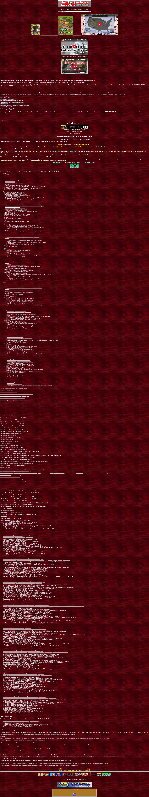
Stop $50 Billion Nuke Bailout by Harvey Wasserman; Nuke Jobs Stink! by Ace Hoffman (23, 278)
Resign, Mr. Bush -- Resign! (12, 377)
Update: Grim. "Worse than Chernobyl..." (12, 207)
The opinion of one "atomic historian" (14, 308)
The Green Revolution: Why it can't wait (14, 341)
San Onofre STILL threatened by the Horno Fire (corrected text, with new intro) (22, 346)
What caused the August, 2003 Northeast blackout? (11, 512)
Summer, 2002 (29, 523)
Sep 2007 (7, 354)
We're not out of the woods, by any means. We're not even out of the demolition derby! (21, 211)
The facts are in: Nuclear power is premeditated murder (15, 208)
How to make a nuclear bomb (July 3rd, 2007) (8, 419)
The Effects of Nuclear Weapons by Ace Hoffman (16, 378)
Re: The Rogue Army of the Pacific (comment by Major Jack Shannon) (20, 357)
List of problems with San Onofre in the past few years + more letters (13, 463)
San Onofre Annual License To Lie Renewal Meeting (11, 479)
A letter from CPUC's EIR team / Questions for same (16, 459)
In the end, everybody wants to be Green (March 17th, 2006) (11, 447)
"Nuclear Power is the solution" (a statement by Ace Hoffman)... (19, 234)
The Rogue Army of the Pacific (13, 359)
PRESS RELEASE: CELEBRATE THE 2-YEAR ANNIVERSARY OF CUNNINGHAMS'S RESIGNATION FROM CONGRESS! (32, 340)
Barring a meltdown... (11, 287)
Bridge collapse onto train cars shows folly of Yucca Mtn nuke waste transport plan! (22, 379)
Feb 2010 (7, 241)
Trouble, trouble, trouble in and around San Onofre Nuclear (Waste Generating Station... (23, 266)
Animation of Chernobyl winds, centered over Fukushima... (16, 210)
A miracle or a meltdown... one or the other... (15, 239)
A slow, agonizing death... (10, 187)
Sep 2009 (7, 263)
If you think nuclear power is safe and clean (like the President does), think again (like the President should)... (27, 242)
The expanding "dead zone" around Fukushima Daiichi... (15, 193)
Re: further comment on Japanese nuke (14, 384)
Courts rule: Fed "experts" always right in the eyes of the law (18, 250)
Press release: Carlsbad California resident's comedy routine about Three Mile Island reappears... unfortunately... (25, 186)
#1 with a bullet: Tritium (11, 275)
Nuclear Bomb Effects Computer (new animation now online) (18, 368)
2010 (4, 223)
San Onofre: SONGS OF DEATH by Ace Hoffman (17, 331)
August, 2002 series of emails (44, 525)
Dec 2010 (7, 224)
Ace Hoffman (75, 790)
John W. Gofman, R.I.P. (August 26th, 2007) (8, 409)
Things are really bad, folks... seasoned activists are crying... (16, 209)
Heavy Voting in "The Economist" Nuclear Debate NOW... (16, 183)
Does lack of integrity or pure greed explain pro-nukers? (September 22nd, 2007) (15, 405)
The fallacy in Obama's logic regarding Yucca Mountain (17, 273)
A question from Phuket (5, 467)
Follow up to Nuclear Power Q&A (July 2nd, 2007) (9, 421)
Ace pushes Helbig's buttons (12, 313)
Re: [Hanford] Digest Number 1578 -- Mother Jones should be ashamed (20, 317)
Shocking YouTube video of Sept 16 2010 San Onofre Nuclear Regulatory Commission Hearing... (25, 231)
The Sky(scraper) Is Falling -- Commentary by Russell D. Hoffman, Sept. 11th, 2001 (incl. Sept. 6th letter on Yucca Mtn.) (27, 675)
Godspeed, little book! (9, 175)
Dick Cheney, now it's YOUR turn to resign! (15, 372)
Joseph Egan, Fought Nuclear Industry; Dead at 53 (16, 311)
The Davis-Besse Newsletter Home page (8, 529)
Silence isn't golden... (11, 233)
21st (56, 560)
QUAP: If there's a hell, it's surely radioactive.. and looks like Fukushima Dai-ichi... (20, 201)
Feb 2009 (7, 272)
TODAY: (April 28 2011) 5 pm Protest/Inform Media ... (15, 176)
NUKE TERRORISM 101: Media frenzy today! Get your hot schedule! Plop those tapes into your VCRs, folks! (25, 528)
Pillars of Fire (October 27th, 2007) (6, 390)
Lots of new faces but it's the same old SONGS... (16, 256)
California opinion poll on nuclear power (14, 304)
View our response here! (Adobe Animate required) (12, 148)
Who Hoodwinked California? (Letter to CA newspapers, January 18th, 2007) (14, 431)
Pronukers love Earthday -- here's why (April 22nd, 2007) (11, 427)
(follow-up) (19, 409)
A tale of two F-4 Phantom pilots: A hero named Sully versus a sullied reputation (22, 279)
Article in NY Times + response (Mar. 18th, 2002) (50, 530)
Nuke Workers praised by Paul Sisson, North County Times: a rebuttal (14, 490)
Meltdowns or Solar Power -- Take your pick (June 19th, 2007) (12, 425)
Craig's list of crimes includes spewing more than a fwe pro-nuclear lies (20, 365)
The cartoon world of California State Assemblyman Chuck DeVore (19, 301)
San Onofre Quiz (3, 516)
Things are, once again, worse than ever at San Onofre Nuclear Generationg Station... (23, 225)
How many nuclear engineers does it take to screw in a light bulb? (17, 185)
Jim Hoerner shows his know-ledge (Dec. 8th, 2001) (13, 560)
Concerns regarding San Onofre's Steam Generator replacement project (20, 259)
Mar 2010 (7, 238)
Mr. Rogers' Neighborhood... (12, 260)
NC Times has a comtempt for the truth (8, 502)
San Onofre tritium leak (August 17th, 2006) (8, 435)
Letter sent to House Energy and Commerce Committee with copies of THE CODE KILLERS (24, 288)
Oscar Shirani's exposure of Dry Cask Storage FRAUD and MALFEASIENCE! (16, 504)
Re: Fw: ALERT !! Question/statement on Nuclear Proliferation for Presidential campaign (23, 318)
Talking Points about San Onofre (7, 518)
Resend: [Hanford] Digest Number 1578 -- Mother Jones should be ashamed (21, 314)
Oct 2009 (7, 257)
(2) (54, 560)
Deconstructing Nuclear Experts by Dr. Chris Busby (14, 192)
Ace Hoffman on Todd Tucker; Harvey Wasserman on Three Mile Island (20, 270)
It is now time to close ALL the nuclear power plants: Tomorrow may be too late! (22, 323)
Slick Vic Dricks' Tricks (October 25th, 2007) (8, 392)
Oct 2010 (7, 230)
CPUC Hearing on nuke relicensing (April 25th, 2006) (10, 445)
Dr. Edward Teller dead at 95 (6, 508)
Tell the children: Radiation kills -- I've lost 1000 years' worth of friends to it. (21, 276)
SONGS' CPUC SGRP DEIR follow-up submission (10, 453)
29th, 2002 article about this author (20, 526)
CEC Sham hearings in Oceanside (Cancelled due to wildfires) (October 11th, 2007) (15, 400)
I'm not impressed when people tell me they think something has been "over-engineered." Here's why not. (24, 197)
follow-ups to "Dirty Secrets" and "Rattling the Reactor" (17, 382)
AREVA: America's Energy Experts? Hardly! (15, 355)
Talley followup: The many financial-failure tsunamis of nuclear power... (20, 262)
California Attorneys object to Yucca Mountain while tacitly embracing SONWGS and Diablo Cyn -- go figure (27, 284)
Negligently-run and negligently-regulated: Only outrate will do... (19, 254)
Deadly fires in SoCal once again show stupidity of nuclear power (19, 349)
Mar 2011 (4, 191)
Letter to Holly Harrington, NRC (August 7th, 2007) (10, 411)
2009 (4, 248)
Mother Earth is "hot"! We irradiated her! (12, 178)
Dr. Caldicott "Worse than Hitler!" (7, 514)
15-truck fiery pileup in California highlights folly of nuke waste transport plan (21, 350)
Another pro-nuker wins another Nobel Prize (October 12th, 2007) (12, 398)
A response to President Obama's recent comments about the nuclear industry (21, 229)
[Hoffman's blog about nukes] (36, 35)
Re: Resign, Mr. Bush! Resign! (13, 376)
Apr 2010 (7, 236)
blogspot (47, 171)
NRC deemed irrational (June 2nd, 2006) (7, 439)
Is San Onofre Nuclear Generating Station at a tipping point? (18, 253)
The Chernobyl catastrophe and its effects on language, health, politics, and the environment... (24, 240)
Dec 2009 (7, 249)
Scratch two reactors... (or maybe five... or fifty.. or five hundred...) (17, 214)
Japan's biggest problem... (10, 181)
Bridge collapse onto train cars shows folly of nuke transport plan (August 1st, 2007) (15, 413)
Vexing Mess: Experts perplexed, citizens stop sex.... (14, 200)
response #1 (30, 526)
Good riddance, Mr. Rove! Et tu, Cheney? (15, 375)
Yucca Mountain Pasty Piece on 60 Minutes (9, 500)
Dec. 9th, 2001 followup (29, 560)
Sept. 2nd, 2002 (34, 522)
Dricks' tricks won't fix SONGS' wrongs (14, 345)
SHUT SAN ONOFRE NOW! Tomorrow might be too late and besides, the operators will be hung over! (24, 206)
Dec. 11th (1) (50, 560)
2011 (4, 173)
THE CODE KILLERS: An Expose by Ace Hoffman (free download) (20, 290)
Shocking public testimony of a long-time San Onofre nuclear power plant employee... (23, 255)
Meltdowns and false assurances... (11, 212)
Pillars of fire (9, 344)
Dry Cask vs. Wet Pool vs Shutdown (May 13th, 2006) (10, 437)
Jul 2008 (6, 297)
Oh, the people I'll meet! (11, 370)
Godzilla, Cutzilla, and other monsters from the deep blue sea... (16, 202)
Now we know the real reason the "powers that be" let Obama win (19, 280)
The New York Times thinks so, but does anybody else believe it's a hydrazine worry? (23, 325)
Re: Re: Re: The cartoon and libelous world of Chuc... (17, 299)
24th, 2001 (60, 560)
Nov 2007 (7, 339)
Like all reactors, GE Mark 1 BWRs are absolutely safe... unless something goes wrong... (21, 199)
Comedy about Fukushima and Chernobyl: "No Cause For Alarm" (17, 189)
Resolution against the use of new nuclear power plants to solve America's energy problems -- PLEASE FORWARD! (29, 274)
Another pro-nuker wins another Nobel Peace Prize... (17, 351)
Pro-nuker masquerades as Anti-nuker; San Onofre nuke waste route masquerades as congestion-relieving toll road (28, 353)
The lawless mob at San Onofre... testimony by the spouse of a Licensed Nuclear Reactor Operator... (25, 227)
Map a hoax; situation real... (10, 213)
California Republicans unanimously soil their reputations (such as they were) (21, 362)
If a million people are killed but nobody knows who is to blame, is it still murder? (22, 326)
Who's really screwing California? (7, 510)
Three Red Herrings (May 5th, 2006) (7, 443)
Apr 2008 (7, 315)
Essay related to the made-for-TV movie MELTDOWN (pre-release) (13, 486)
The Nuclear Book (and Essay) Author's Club (15, 294)
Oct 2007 (7, 343)
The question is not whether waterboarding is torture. (17, 342)
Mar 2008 (7, 320)
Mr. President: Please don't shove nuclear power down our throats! (17, 221)
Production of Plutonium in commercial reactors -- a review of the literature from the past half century (26, 305)
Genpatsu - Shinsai (10, 383)
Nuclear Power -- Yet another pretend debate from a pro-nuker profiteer (13, 484)
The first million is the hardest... (11, 177)
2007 (4, 333)
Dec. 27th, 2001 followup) (42, 553)
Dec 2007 (7, 334)
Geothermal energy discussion (6, 494)
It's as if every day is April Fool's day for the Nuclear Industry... (16, 194)
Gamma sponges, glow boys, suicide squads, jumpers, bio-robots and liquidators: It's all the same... (23, 188)
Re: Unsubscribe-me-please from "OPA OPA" (15, 348)
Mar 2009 (7, 269)
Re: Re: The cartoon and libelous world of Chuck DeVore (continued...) (20, 300)
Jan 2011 (5, 220)
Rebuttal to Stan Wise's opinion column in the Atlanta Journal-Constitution (15, 492)
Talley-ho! (9, 264)
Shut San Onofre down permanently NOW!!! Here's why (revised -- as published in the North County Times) (20, 473)
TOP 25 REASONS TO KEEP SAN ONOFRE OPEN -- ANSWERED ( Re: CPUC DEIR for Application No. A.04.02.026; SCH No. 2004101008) (28, 455)
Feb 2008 (7, 324)
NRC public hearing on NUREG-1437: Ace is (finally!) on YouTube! (20, 258)
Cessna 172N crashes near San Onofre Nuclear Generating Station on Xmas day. (19, 553)
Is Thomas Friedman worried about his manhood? (16, 265)
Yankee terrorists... (10, 243)
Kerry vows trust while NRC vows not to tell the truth (10, 477)
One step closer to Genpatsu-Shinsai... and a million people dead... (17, 215)
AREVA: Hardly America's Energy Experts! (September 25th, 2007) (13, 403)
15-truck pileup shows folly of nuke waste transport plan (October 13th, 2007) (14, 396)
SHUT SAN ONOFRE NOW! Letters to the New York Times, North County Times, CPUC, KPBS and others (21, 461)
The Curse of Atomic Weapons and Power (15, 337)
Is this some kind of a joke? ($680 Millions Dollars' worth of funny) (12, 488)
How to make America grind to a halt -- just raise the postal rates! (19, 361)
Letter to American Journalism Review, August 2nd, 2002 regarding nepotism (18, 527)
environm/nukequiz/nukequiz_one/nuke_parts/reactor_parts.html (12, 100)
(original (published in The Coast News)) (57, 473)
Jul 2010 (6, 232)
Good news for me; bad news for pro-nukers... (15, 367)
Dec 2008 (7, 283)
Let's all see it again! (74, 123)
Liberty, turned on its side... (12, 246)
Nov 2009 (7, 252)
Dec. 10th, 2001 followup (40, 560)
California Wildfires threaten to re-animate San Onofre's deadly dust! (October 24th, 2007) (17, 394)
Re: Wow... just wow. (11, 374)
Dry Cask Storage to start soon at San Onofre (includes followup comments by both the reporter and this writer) (23, 506)
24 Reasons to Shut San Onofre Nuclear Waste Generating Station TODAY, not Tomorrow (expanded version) (27, 307)
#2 (34, 526)
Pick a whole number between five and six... (15, 363)
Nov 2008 (7, 289)
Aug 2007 (7, 366)
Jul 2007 (6, 380)
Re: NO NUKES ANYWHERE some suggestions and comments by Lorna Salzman (20, 198)
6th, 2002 (68, 560)
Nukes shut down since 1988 (8, 723)
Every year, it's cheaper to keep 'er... (14, 251)
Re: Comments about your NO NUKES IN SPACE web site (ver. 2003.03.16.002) (22, 371)
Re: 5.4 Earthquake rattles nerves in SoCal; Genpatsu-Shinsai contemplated (21, 302)
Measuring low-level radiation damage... (12, 180)
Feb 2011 (5, 217)
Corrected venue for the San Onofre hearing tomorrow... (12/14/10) (19, 226)
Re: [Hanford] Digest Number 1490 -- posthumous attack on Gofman (20, 364)
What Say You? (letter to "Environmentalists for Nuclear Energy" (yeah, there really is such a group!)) (19, 482)
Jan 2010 (6, 245)
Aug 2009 (7, 267)
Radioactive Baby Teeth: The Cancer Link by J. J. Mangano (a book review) (21, 319)
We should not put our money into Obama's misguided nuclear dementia (20, 244)
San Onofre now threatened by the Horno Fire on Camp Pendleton (19, 347)
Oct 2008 (7, 291)
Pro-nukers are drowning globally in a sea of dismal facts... (18, 321)
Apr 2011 (4, 174)
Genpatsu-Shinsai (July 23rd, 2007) (7, 415)
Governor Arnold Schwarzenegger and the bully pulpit (17, 322)
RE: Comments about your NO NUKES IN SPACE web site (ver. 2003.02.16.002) (22, 369)
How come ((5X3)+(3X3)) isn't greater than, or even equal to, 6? (17, 203)
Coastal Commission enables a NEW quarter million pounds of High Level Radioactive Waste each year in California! (29, 316)
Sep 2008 (7, 293)
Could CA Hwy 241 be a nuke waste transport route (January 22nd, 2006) (14, 449)
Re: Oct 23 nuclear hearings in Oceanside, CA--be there (17, 352)
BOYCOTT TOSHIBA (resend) (13, 336)
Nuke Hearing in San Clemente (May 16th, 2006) (9, 441)
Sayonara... (7, 184)
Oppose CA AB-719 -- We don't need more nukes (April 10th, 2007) (13, 429)
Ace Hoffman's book (77, 35)
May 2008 (7, 310)
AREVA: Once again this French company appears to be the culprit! (19, 338)
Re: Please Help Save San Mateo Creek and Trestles (17, 327)
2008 (4, 282)
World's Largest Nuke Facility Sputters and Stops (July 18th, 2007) (12, 417)
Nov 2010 (7, 228)
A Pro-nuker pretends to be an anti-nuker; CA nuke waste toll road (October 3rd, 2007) (16, 402)
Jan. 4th (64, 560)
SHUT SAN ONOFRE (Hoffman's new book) (49, 35)
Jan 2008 (6, 329)
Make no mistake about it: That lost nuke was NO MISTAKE (18, 360)
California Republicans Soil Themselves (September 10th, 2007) (12, 407)
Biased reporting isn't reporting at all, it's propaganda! (17, 268)
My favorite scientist (11, 373)
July (12, 526)
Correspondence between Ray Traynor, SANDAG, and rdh (12, 496)
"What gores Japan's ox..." (10, 182)
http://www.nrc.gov (19, 723)
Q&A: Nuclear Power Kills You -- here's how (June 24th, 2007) (12, 423)
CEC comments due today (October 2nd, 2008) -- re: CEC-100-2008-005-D (21, 292)
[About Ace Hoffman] (74, 795)
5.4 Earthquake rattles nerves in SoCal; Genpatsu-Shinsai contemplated (20, 303)
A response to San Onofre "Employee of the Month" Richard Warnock (14, 471)
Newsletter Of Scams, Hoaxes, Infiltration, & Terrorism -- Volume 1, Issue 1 (14, 457)
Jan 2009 (6, 277)
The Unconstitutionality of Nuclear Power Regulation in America (19, 312)
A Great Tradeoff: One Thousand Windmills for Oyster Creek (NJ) (13, 498)
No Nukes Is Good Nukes (5, 475)
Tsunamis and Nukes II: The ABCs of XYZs (9, 465)
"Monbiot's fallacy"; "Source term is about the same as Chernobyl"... (17, 195)
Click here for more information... (74, 133)
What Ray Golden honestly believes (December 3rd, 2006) (11, 433)
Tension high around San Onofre (7, 451)
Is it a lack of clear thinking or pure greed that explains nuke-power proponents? (22, 356)
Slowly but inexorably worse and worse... (12, 196)
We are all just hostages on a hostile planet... (15, 330)
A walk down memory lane (8, 521)
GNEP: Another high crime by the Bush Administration (17, 271)
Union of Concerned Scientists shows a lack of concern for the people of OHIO (15, 520)
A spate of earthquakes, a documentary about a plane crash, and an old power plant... (23, 237)
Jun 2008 (6, 306)
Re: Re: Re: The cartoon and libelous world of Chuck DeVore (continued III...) (21, 298)
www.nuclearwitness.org (18, 718)
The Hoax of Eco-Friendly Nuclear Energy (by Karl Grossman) (19, 328)
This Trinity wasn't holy (11, 296)
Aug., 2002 (18, 524)
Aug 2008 (7, 295)
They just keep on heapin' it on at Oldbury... (13, 218)
